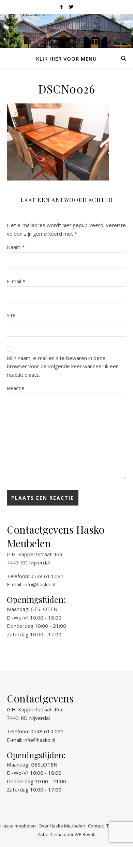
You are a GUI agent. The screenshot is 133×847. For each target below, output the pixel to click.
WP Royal (84, 834)
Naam (16, 247)
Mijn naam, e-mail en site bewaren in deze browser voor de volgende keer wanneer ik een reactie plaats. (63, 366)
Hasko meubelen (18, 826)
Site (11, 315)
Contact (96, 826)
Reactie (16, 388)
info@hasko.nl (39, 584)
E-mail (16, 281)
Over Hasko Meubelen (62, 826)
